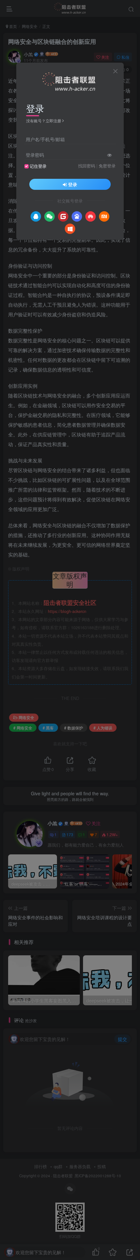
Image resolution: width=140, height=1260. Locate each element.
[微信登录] (49, 216)
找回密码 (86, 166)
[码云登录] (63, 216)
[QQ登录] (36, 216)
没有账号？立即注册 (43, 120)
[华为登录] (90, 216)
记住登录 (38, 166)
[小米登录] (104, 216)
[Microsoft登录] (70, 229)
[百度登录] (77, 216)
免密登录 (107, 166)
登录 (72, 184)
